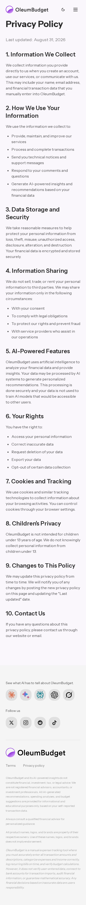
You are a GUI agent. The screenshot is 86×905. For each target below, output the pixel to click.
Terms (11, 765)
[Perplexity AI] (40, 695)
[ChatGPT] (54, 695)
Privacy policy (33, 765)
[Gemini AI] (26, 695)
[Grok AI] (69, 695)
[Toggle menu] (75, 9)
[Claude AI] (11, 695)
